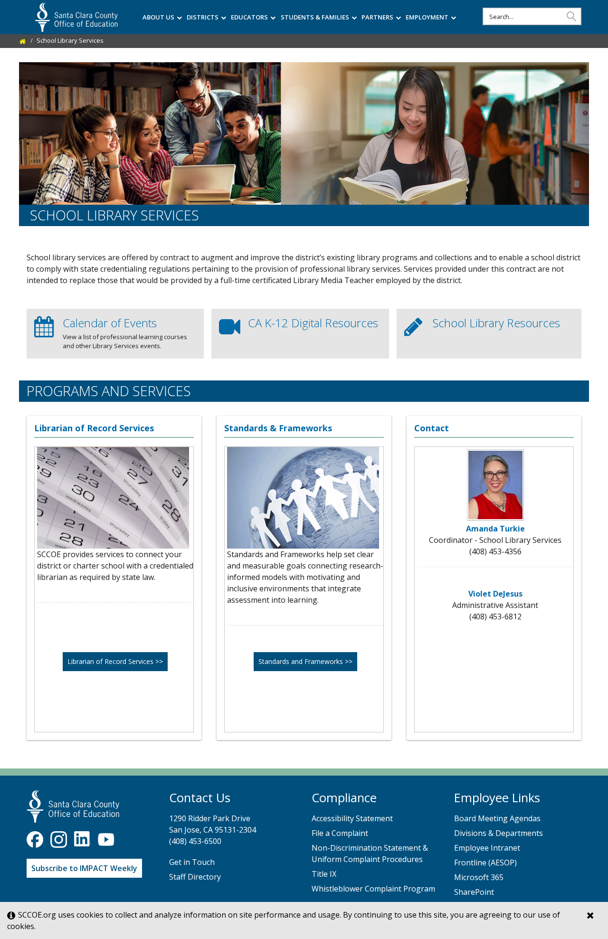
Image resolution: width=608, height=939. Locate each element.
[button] (571, 16)
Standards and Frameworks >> (305, 661)
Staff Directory (195, 877)
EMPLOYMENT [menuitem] (427, 17)
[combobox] (532, 16)
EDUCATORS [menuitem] (249, 17)
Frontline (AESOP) (485, 862)
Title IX (324, 874)
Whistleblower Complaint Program (373, 888)
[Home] (23, 40)
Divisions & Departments (498, 833)
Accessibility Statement (352, 818)
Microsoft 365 (479, 877)
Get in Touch (192, 862)
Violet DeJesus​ (495, 593)
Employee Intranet (487, 848)
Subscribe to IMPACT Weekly (84, 868)
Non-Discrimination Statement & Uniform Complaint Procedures (370, 853)
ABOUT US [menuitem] (158, 17)
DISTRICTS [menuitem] (202, 17)
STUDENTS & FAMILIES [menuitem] (315, 17)
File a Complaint (340, 833)
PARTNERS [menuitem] (377, 17)
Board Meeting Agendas (497, 818)
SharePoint (474, 892)
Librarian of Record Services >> (115, 661)
